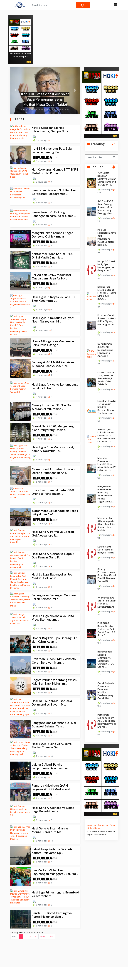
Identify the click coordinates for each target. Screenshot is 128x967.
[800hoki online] (14, 42)
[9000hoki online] (25, 35)
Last (51, 936)
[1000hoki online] (14, 28)
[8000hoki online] (14, 22)
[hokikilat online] (25, 22)
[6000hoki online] (25, 48)
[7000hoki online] (14, 35)
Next (42, 936)
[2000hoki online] (25, 42)
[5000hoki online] (25, 28)
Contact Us (103, 825)
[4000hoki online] (14, 48)
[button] (15, 90)
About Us (91, 825)
